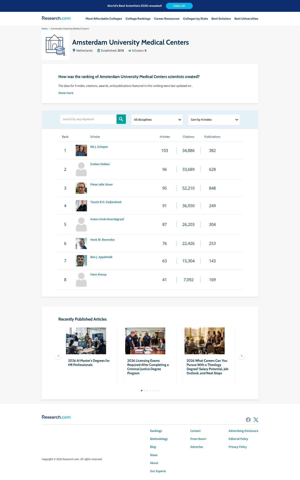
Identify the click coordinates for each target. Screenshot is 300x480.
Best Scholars (221, 18)
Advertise (196, 447)
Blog (153, 447)
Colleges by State (195, 18)
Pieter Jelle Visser (101, 184)
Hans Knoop (98, 274)
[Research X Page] (255, 419)
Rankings (156, 431)
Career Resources (167, 18)
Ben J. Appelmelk (101, 257)
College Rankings (138, 18)
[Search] (121, 119)
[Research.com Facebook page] (248, 419)
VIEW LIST (179, 5)
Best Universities (246, 18)
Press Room (198, 439)
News (153, 455)
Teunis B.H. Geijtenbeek (106, 202)
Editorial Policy (238, 439)
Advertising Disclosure (243, 431)
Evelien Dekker (100, 164)
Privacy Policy (238, 447)
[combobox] (157, 119)
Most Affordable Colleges (104, 18)
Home (45, 28)
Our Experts (158, 471)
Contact (195, 431)
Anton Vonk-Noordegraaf (107, 219)
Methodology (159, 439)
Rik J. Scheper (99, 147)
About (154, 463)
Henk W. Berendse (102, 240)
